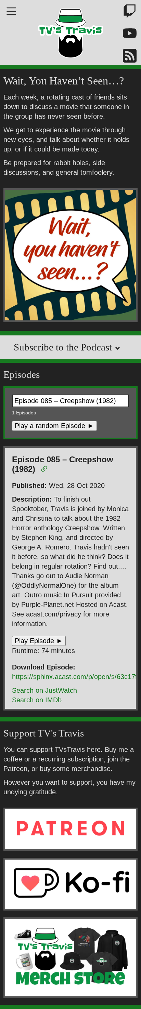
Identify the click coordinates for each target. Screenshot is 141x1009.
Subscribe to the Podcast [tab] (64, 347)
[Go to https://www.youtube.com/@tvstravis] (126, 35)
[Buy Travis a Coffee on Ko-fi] (70, 884)
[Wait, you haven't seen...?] (70, 256)
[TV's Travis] (70, 31)
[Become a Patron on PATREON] (70, 829)
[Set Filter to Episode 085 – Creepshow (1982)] (45, 470)
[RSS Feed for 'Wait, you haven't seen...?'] (126, 57)
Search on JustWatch (44, 690)
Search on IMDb (37, 700)
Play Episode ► (39, 641)
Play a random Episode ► (54, 425)
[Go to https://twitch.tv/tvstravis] (126, 12)
